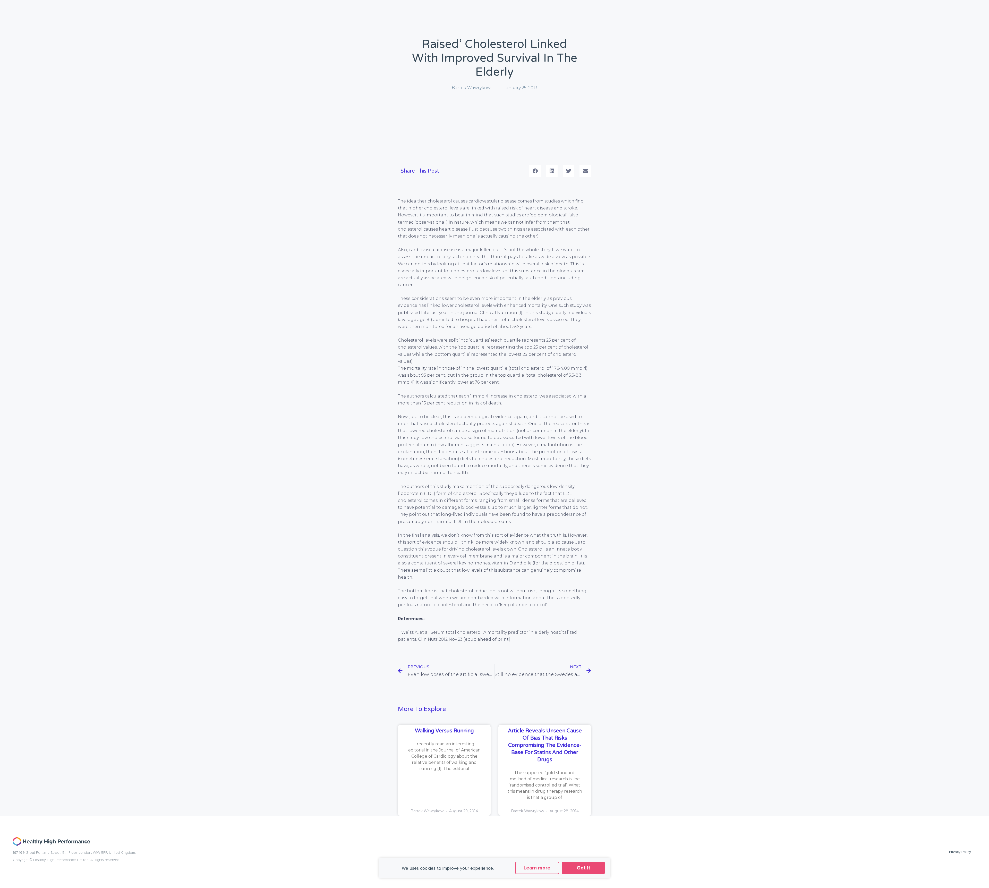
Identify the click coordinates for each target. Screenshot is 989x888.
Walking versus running (444, 731)
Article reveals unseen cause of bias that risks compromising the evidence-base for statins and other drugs (545, 745)
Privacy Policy (960, 852)
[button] (535, 171)
